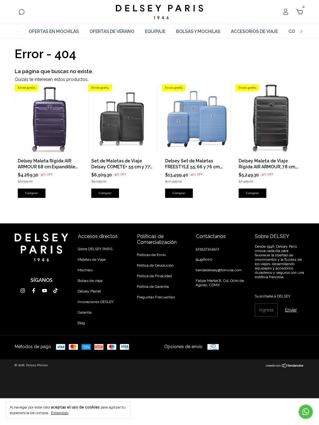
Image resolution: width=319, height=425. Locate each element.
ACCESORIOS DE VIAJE (254, 31)
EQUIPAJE (155, 31)
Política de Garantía (153, 286)
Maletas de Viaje (92, 259)
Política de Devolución (155, 265)
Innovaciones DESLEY (96, 302)
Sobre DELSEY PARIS (95, 249)
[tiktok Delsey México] (55, 290)
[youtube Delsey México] (44, 290)
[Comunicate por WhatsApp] (306, 412)
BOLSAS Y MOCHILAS (198, 31)
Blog (81, 323)
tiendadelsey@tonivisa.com (219, 270)
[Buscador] (21, 13)
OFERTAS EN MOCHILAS (54, 31)
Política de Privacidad (154, 276)
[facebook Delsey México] (33, 290)
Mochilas (85, 270)
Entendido (59, 413)
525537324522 (207, 249)
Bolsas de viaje (90, 280)
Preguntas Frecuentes (156, 297)
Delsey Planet (89, 291)
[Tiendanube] (284, 365)
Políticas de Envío (151, 255)
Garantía (85, 312)
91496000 (204, 259)
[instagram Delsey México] (22, 290)
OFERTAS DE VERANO (111, 31)
